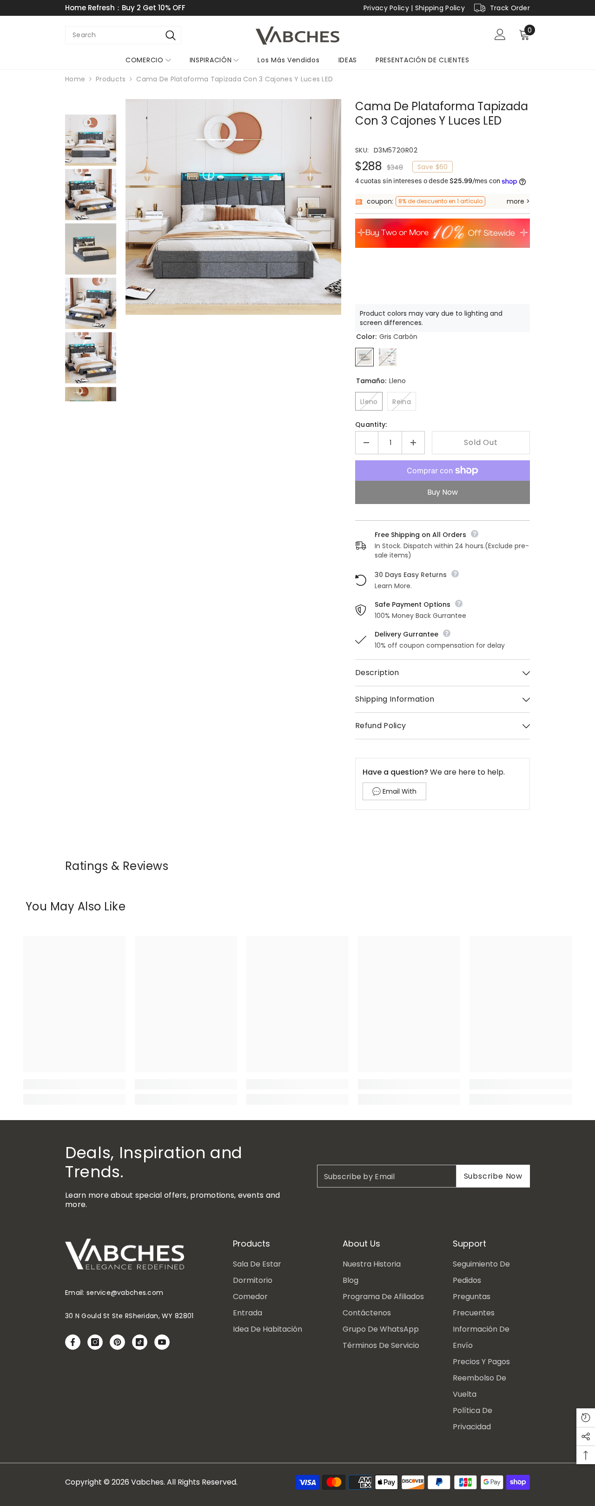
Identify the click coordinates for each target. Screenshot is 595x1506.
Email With (399, 791)
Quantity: (371, 424)
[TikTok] (139, 1342)
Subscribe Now (493, 1176)
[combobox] (112, 35)
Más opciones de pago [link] (443, 492)
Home (75, 79)
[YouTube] (162, 1342)
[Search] (170, 35)
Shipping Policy (440, 8)
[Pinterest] (117, 1342)
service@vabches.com (124, 1292)
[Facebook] (72, 1342)
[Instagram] (95, 1342)
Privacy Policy (386, 8)
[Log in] (500, 34)
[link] (74, 1084)
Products (111, 79)
